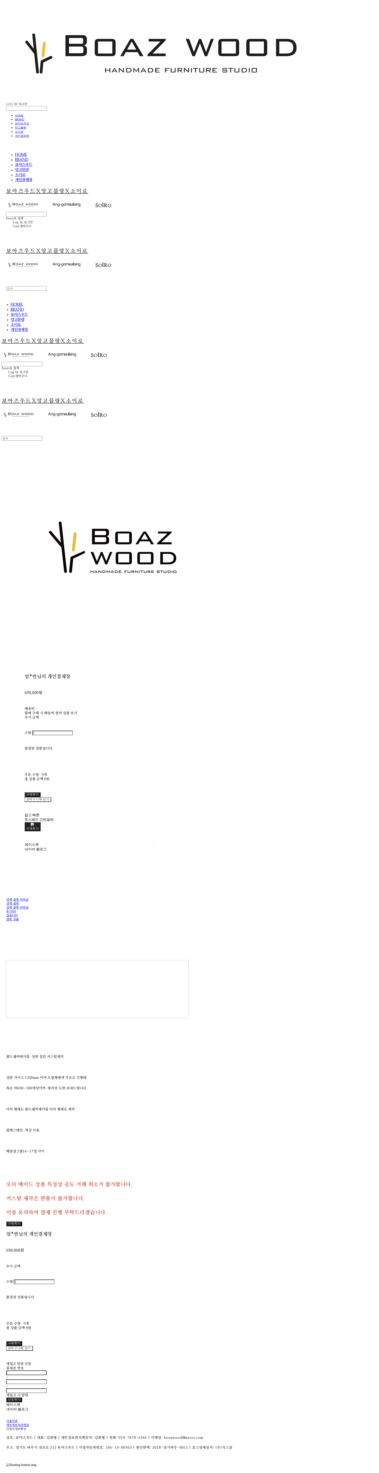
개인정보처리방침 (17, 1425)
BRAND (19, 119)
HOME (19, 115)
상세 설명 (12, 903)
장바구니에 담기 (19, 1348)
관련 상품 (12, 919)
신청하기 (14, 1399)
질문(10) (12, 915)
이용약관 (12, 1421)
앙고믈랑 (20, 127)
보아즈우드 (22, 123)
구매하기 (14, 1223)
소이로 (19, 132)
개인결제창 (22, 136)
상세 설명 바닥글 (17, 907)
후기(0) (11, 911)
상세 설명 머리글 (17, 899)
